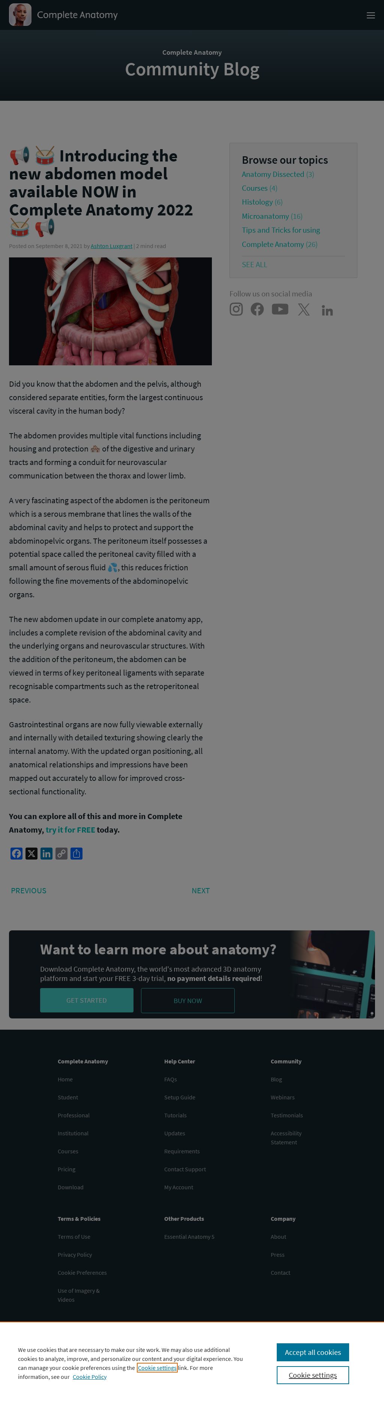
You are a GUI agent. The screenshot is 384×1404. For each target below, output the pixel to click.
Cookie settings (157, 1367)
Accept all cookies (313, 1352)
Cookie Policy (89, 1376)
